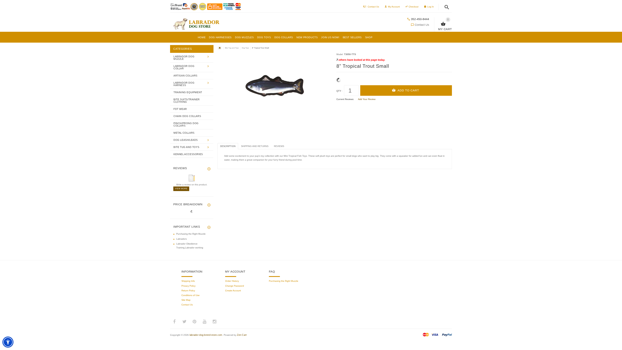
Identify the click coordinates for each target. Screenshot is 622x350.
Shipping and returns (254, 146)
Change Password (234, 286)
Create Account (233, 290)
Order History (232, 281)
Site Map (185, 300)
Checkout (413, 6)
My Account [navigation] (394, 6)
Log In (430, 6)
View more (181, 188)
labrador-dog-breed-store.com (206, 334)
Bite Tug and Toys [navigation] (232, 48)
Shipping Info (188, 281)
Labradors (181, 239)
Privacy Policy (188, 286)
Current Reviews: (345, 99)
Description (228, 146)
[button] (446, 7)
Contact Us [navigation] (373, 6)
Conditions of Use (190, 295)
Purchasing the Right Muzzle (191, 234)
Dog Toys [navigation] (245, 48)
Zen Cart (242, 334)
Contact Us (422, 24)
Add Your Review (366, 99)
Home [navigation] (220, 48)
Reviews (279, 146)
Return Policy (188, 290)
